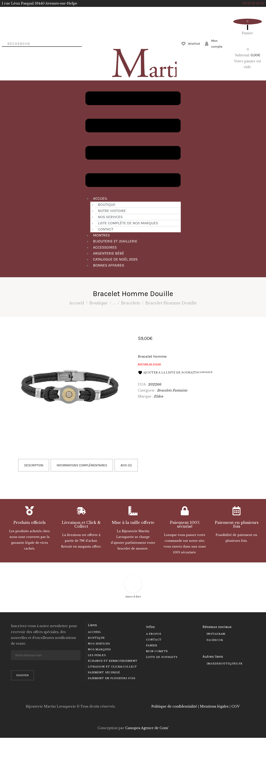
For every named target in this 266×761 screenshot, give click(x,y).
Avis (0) (126, 465)
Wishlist (194, 44)
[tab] (34, 465)
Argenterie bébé (108, 253)
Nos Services (110, 217)
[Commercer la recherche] (3, 43)
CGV (235, 706)
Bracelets (130, 303)
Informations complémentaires (82, 465)
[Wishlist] (183, 43)
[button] (133, 140)
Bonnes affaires (108, 265)
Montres (101, 235)
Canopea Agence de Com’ (147, 728)
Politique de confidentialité (174, 706)
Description (33, 465)
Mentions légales (214, 706)
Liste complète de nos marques (128, 223)
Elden (158, 396)
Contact (105, 229)
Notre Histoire (112, 211)
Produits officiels (29, 523)
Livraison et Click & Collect (81, 524)
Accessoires (105, 247)
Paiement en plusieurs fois (236, 524)
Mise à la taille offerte (133, 523)
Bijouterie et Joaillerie (115, 241)
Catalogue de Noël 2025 (115, 259)
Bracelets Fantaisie (172, 390)
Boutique (106, 204)
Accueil (100, 198)
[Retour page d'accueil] (133, 37)
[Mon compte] (206, 43)
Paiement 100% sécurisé (185, 524)
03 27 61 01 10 (253, 3)
